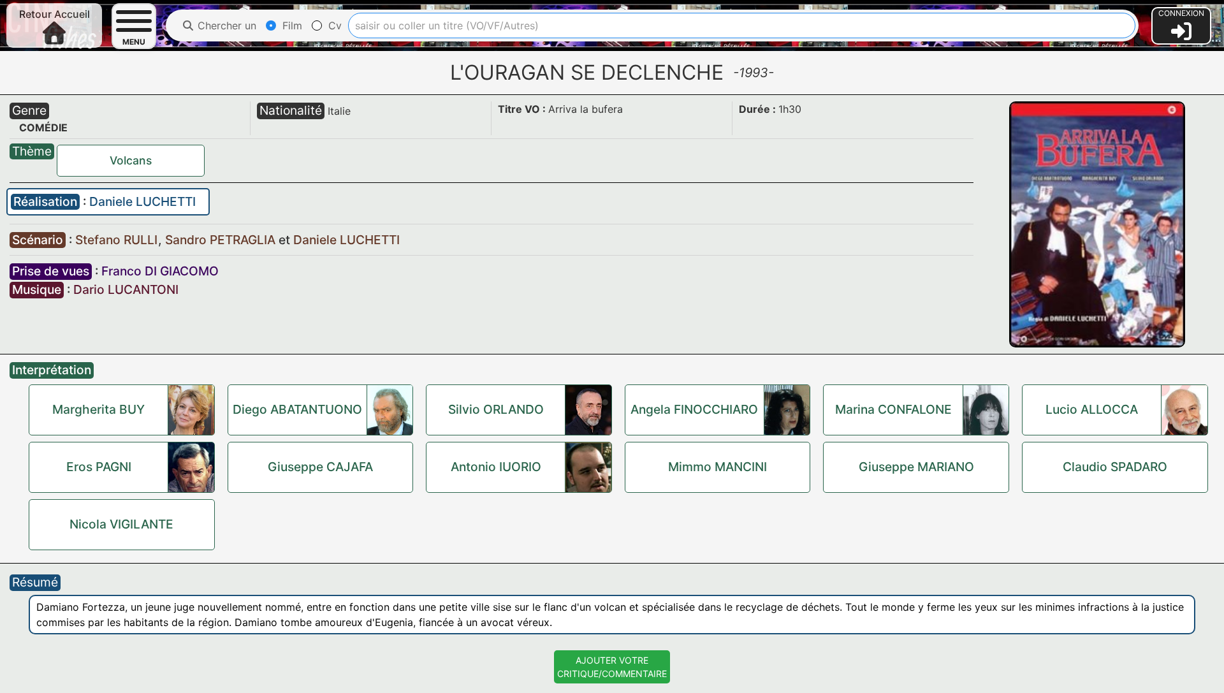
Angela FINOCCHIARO (694, 409)
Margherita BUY (98, 409)
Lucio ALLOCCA (1092, 409)
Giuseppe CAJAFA (320, 466)
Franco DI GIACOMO (160, 271)
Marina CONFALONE (893, 409)
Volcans (131, 160)
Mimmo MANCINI (717, 466)
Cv (333, 25)
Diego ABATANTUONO (297, 409)
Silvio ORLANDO (496, 409)
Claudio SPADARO (1115, 466)
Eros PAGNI (98, 466)
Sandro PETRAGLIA (222, 239)
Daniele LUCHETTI (142, 201)
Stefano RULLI (118, 239)
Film (290, 25)
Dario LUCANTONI (125, 289)
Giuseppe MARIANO (916, 466)
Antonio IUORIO (496, 466)
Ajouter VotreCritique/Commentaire (612, 667)
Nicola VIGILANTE (121, 524)
